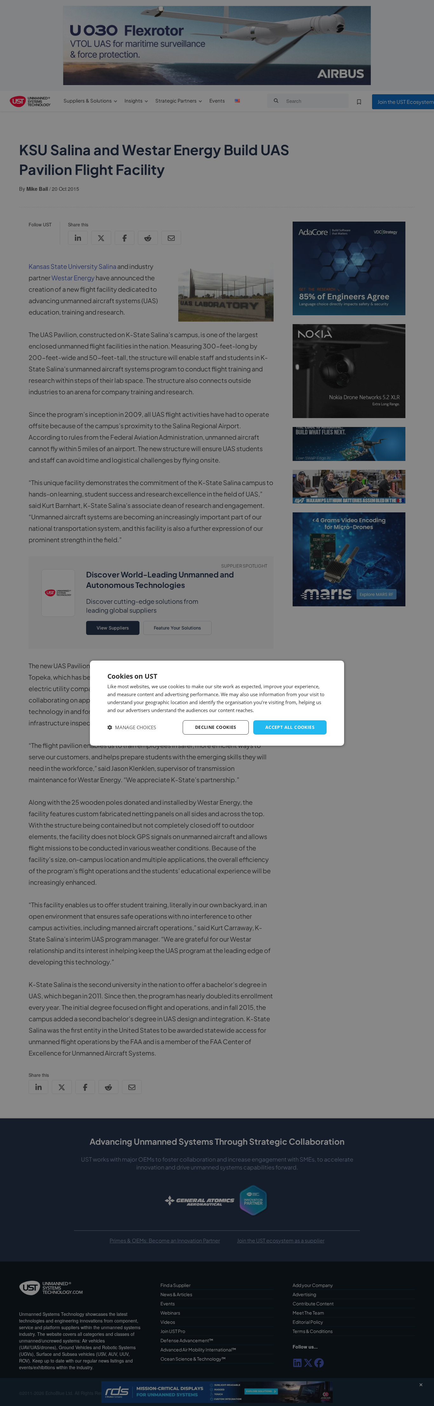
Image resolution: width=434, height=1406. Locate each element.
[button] (131, 727)
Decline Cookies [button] (215, 727)
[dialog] (217, 702)
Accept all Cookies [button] (290, 727)
